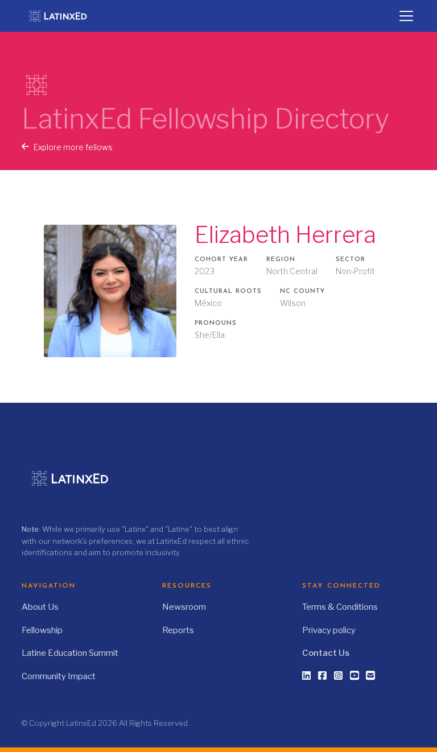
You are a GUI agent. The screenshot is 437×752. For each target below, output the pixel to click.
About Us (40, 607)
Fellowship (42, 630)
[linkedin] (306, 675)
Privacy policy (329, 630)
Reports (178, 630)
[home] (64, 16)
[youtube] (354, 675)
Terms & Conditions (340, 607)
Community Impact (59, 676)
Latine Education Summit (70, 653)
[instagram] (338, 675)
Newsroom (184, 607)
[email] (370, 675)
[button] (404, 16)
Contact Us (325, 653)
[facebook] (322, 675)
